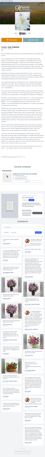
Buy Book (31, 200)
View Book (25, 200)
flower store (22, 156)
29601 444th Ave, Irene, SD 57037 (21, 179)
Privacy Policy (19, 451)
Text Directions (27, 181)
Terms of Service (25, 451)
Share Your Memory (37, 213)
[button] (7, 176)
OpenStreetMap (23, 453)
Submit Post (38, 232)
